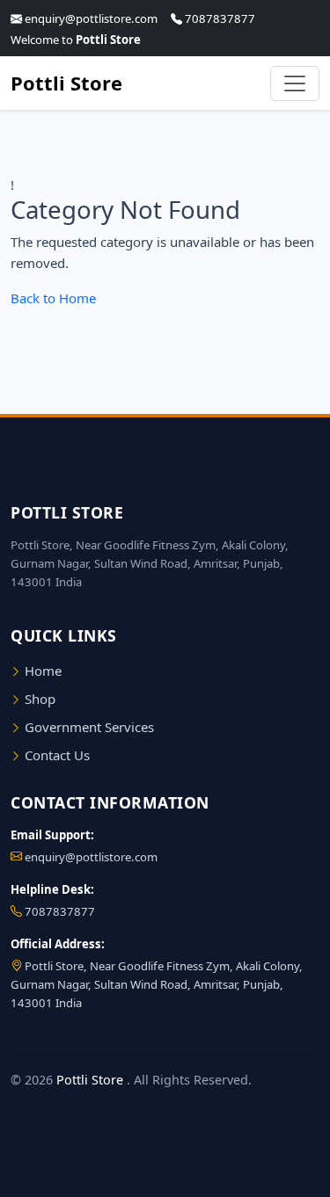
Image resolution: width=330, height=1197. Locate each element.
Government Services (87, 727)
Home (41, 670)
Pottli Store (66, 82)
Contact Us (55, 755)
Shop (38, 698)
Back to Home (53, 298)
